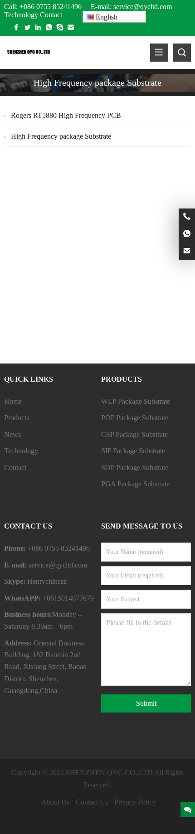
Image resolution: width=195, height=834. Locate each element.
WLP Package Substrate (135, 401)
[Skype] (59, 29)
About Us (55, 802)
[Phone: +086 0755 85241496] (187, 216)
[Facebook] (16, 29)
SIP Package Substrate (133, 451)
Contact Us (92, 802)
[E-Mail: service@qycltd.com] (187, 251)
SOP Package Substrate (134, 467)
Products (16, 418)
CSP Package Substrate (134, 434)
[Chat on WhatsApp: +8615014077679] (187, 234)
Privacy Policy (135, 802)
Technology (21, 15)
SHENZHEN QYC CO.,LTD (109, 772)
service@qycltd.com (143, 6)
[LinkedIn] (38, 29)
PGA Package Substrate (135, 484)
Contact (51, 15)
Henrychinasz (47, 581)
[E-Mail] (70, 29)
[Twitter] (27, 29)
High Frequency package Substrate (61, 136)
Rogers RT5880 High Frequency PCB (66, 115)
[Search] (182, 53)
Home (13, 401)
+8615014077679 (68, 598)
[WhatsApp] (49, 29)
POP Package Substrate (134, 418)
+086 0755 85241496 (51, 6)
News (12, 434)
